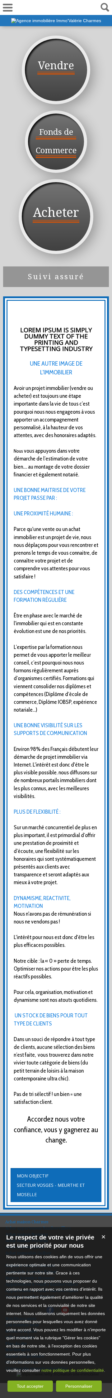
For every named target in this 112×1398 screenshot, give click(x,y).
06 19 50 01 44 (56, 7)
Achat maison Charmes (26, 1222)
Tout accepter (30, 1386)
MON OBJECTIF (33, 1176)
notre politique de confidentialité (72, 1370)
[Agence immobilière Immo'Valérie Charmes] (56, 20)
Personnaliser (78, 1386)
